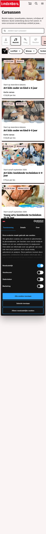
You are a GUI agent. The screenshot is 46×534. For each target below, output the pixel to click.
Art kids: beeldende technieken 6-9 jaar (23, 174)
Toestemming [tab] (8, 227)
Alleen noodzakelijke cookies (23, 311)
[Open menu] (42, 3)
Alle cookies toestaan (23, 296)
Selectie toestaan (23, 303)
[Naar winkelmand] (30, 3)
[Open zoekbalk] (36, 3)
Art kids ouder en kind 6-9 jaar (20, 130)
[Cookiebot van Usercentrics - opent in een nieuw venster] (33, 221)
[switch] (40, 272)
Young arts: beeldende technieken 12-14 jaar (22, 216)
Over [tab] (38, 227)
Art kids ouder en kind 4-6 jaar (20, 87)
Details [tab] (23, 227)
